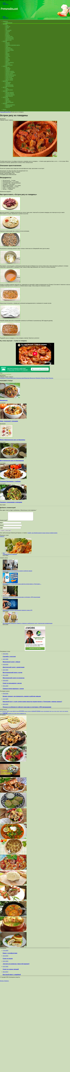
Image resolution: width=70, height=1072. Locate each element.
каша (18, 711)
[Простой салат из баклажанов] (13, 761)
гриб (7, 711)
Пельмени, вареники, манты (12, 45)
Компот (7, 99)
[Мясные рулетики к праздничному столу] (13, 792)
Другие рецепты (9, 38)
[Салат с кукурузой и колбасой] (10, 776)
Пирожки (7, 83)
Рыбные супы (9, 36)
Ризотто (7, 51)
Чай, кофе (8, 101)
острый (7, 374)
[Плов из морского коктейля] (13, 869)
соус (13, 713)
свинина (10, 713)
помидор (66, 711)
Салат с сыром (9, 78)
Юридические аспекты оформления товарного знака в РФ (17, 610)
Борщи (7, 27)
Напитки (5, 97)
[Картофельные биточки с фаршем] (13, 946)
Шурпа (7, 33)
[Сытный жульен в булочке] (13, 823)
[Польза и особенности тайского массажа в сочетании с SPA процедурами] (10, 595)
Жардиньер (4, 400)
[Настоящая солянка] (13, 838)
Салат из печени (9, 76)
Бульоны (7, 35)
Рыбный (7, 70)
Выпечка (5, 81)
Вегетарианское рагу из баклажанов (12, 460)
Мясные (7, 42)
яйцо (25, 713)
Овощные (7, 47)
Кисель (7, 98)
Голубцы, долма (9, 50)
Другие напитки (9, 102)
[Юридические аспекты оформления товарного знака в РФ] (10, 609)
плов (63, 711)
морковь (42, 711)
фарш (15, 713)
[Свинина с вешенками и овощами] (13, 499)
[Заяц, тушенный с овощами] (13, 418)
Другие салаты (9, 79)
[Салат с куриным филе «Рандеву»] (13, 730)
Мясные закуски (9, 92)
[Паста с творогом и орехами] (13, 745)
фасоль (18, 713)
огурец (55, 711)
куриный (34, 711)
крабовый (26, 711)
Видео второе (9, 65)
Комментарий (4, 520)
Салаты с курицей (10, 72)
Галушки (7, 60)
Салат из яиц (8, 77)
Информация (8, 22)
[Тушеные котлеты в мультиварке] (13, 916)
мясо (51, 711)
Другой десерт (9, 89)
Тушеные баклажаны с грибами (10, 481)
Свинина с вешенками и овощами (11, 502)
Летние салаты (9, 73)
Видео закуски (9, 96)
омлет (58, 711)
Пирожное (8, 82)
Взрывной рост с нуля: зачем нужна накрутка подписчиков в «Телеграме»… (22, 584)
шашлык (22, 713)
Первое (5, 24)
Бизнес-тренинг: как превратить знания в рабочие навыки (17, 570)
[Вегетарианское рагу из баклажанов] (13, 458)
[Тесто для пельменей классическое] (13, 885)
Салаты (5, 66)
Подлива (7, 63)
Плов (6, 46)
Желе (6, 88)
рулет (1, 713)
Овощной (7, 68)
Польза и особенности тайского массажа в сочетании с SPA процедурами (21, 597)
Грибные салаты (9, 71)
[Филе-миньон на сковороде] (13, 900)
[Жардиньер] (10, 397)
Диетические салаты (10, 74)
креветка (29, 711)
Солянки (7, 31)
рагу (10, 374)
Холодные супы (9, 37)
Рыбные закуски (9, 93)
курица (38, 711)
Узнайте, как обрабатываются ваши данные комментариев (42, 532)
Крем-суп (7, 26)
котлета (21, 711)
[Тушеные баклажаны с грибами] (13, 478)
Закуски (5, 91)
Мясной (7, 67)
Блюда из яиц (8, 48)
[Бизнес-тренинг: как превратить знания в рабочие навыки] (10, 569)
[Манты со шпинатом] (13, 807)
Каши (6, 57)
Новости (7, 107)
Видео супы (8, 40)
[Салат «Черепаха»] (13, 854)
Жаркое (7, 53)
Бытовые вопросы (10, 104)
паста (61, 711)
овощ (53, 711)
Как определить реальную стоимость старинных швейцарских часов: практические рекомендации (27, 623)
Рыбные (7, 43)
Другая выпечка (9, 86)
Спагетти (7, 56)
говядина (2, 374)
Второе (5, 41)
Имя (1, 522)
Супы (6, 25)
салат (5, 713)
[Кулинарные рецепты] (9, 14)
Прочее (5, 103)
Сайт (1, 527)
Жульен (7, 58)
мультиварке (46, 711)
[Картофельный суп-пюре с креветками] (13, 931)
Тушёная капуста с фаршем (10, 554)
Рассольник (8, 30)
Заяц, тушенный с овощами (9, 421)
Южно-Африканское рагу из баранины (12, 439)
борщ (1, 711)
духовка (10, 711)
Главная (2, 112)
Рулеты (7, 55)
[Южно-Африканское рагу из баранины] (6, 437)
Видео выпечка (9, 84)
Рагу (6, 52)
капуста (15, 711)
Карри (7, 61)
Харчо (7, 32)
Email (1, 525)
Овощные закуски (9, 94)
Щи (6, 28)
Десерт (5, 87)
